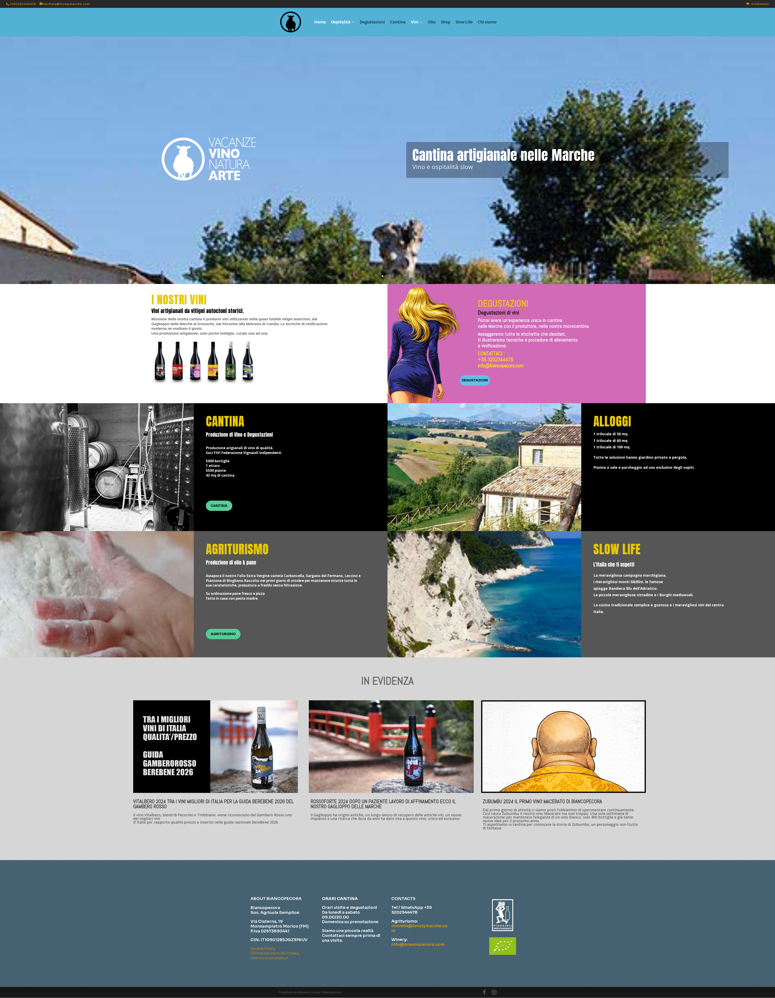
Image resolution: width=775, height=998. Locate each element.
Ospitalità (340, 23)
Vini (414, 23)
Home (320, 23)
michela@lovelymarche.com (419, 928)
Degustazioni (372, 23)
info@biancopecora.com (501, 365)
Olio (432, 23)
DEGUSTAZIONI (475, 380)
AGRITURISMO (223, 634)
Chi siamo (487, 23)
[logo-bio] (502, 954)
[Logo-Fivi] (502, 932)
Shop (445, 23)
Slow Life (464, 23)
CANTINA (219, 506)
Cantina (398, 23)
